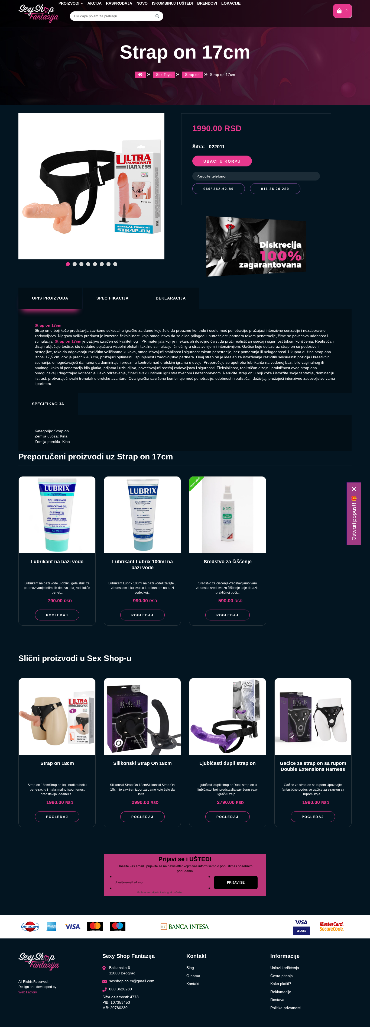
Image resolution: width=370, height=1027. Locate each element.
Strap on (192, 74)
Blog (190, 967)
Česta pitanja (281, 976)
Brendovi (207, 3)
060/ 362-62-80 (218, 189)
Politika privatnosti (285, 1008)
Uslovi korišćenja (284, 967)
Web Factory (27, 992)
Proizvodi (69, 3)
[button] (67, 264)
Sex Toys (163, 74)
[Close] (354, 489)
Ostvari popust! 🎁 (353, 517)
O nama (193, 976)
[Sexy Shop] (140, 75)
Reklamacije (280, 992)
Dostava (277, 999)
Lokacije (231, 3)
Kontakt (192, 983)
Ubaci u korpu (222, 161)
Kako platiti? (280, 983)
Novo (142, 3)
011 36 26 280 (275, 189)
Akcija (94, 3)
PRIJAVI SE (236, 882)
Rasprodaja (119, 3)
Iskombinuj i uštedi (172, 3)
